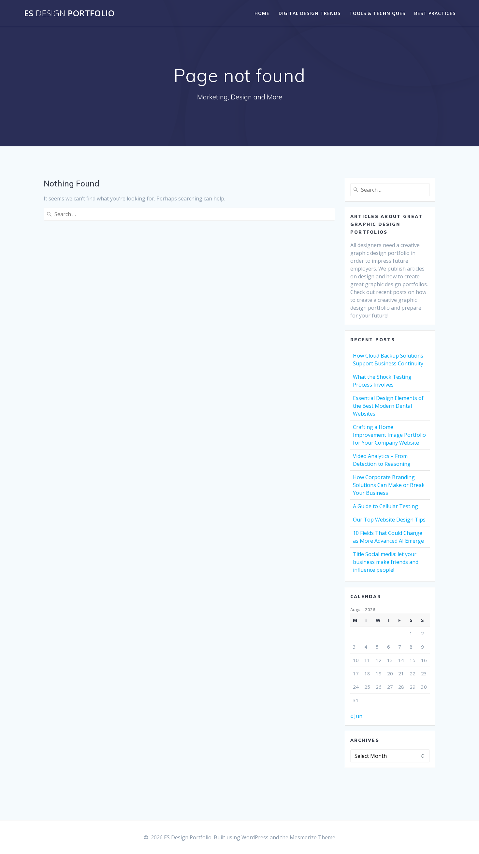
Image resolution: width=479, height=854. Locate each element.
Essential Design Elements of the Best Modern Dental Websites (388, 405)
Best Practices (435, 13)
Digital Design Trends (310, 13)
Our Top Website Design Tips (389, 519)
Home (261, 13)
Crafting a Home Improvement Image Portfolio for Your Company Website (389, 434)
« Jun (356, 716)
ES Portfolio (69, 13)
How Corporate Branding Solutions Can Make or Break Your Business (389, 485)
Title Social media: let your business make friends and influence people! (385, 562)
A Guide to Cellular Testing (385, 506)
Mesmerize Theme (312, 837)
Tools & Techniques (377, 13)
